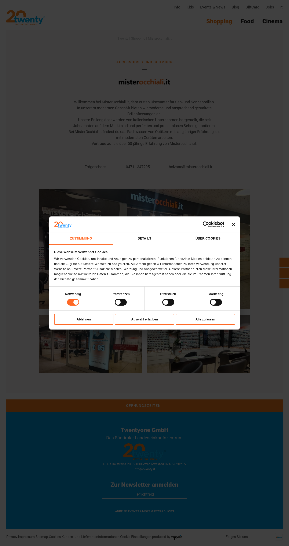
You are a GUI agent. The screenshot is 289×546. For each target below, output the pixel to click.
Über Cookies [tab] (207, 238)
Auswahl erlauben (144, 319)
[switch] (121, 302)
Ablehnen (84, 319)
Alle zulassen (205, 319)
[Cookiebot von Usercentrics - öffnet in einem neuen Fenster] (205, 224)
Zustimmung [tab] (81, 238)
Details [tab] (144, 238)
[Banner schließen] (233, 224)
